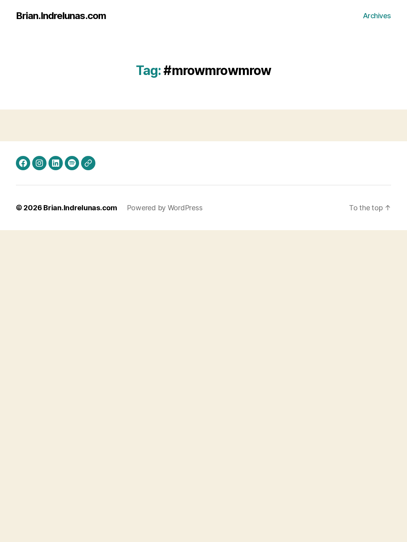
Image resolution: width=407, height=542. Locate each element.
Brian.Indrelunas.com (61, 16)
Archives (377, 16)
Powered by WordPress (165, 208)
